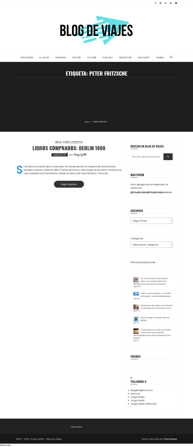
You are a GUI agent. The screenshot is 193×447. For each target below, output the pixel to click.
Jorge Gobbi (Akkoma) (144, 403)
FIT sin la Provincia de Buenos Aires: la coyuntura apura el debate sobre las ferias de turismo (150, 281)
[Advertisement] (96, 99)
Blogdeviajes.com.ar (142, 390)
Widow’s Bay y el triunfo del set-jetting (155, 319)
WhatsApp (143, 57)
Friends (136, 356)
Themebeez (170, 439)
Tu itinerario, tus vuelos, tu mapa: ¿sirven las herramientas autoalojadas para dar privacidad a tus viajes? (152, 333)
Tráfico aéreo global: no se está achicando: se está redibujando (156, 294)
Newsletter (125, 57)
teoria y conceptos (73, 142)
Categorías (137, 238)
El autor (44, 57)
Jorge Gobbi (80, 154)
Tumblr (160, 57)
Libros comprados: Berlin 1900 (68, 148)
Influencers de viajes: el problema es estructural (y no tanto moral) (157, 307)
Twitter (76, 57)
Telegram (60, 57)
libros (58, 142)
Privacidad (27, 57)
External (135, 393)
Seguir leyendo (69, 184)
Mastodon (76, 426)
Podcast (108, 57)
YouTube (91, 57)
